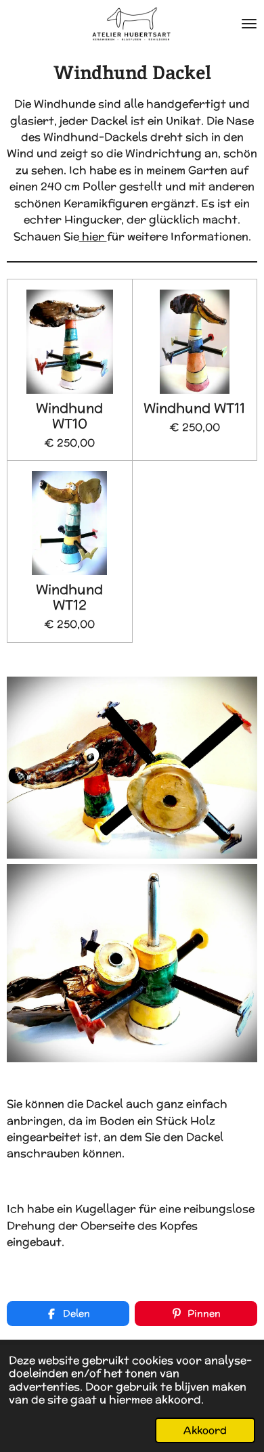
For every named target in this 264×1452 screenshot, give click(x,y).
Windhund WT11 (194, 408)
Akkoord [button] (205, 1430)
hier (93, 236)
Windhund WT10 (69, 416)
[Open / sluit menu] (249, 23)
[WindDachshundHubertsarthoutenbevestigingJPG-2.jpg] (132, 767)
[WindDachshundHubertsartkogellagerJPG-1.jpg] (132, 963)
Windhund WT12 (69, 597)
